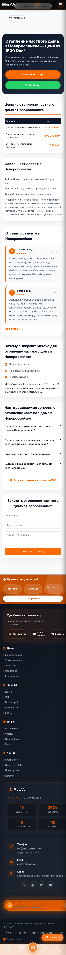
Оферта (22, 933)
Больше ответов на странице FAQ (35, 480)
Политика (8, 933)
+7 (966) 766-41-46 (29, 848)
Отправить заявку (33, 551)
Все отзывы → (14, 328)
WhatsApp (35, 85)
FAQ (61, 933)
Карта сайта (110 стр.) (42, 933)
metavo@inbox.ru (28, 864)
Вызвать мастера (33, 74)
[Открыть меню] (61, 5)
